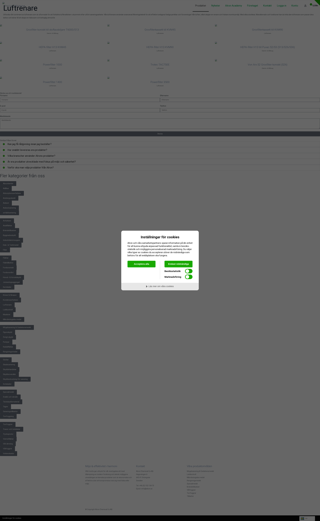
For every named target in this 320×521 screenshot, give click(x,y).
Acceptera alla (141, 264)
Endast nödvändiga (178, 264)
